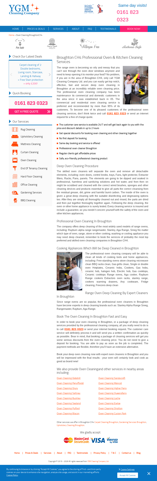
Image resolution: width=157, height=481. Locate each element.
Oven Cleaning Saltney (68, 393)
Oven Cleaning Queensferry (112, 393)
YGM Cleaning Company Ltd (98, 461)
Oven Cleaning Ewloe (109, 403)
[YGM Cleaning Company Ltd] (24, 8)
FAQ (89, 28)
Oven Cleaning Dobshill (68, 378)
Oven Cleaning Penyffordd (70, 383)
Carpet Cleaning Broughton (106, 422)
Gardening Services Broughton (132, 422)
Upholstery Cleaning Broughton (70, 425)
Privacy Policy (100, 452)
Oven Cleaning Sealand (69, 403)
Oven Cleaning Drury (67, 388)
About (75, 28)
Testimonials (108, 28)
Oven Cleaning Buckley (68, 398)
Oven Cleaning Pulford (68, 408)
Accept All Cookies (128, 475)
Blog (138, 452)
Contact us (126, 452)
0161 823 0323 (128, 15)
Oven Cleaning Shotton (110, 408)
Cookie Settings (128, 469)
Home (15, 28)
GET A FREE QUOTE (26, 111)
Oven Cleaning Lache (109, 398)
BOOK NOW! (133, 28)
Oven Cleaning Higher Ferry (112, 388)
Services (57, 28)
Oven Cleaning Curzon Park (112, 413)
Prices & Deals (36, 28)
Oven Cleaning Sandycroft (111, 378)
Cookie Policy (12, 475)
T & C (113, 452)
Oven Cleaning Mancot (110, 383)
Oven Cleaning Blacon (68, 413)
